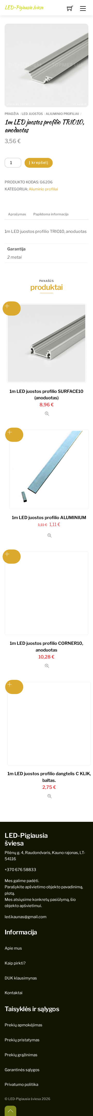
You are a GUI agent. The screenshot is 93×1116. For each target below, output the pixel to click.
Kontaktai (13, 992)
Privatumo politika (21, 1084)
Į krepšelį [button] (14, 687)
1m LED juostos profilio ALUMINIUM (49, 517)
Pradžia (12, 114)
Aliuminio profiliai (62, 114)
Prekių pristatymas (22, 1039)
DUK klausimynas (21, 978)
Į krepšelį (38, 162)
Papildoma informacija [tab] (50, 214)
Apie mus (13, 948)
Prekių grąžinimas (21, 1054)
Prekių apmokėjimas (23, 1024)
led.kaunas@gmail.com (26, 916)
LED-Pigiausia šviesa (24, 1099)
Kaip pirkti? (15, 963)
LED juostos (32, 114)
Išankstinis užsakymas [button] (12, 308)
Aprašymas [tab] (17, 214)
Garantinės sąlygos (22, 1069)
